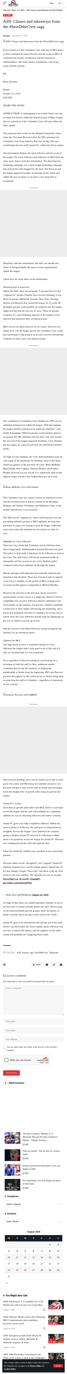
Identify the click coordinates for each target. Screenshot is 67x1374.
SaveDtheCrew (41, 952)
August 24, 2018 (40, 895)
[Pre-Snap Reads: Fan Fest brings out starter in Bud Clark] (12, 1185)
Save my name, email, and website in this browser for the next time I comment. (32, 1048)
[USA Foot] (13, 3)
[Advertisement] (33, 223)
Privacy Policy (35, 1366)
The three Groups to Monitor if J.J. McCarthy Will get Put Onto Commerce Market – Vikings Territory (40, 1137)
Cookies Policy (10, 1369)
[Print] (61, 964)
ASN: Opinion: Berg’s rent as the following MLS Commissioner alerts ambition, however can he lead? (24, 1320)
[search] (46, 3)
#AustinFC (35, 879)
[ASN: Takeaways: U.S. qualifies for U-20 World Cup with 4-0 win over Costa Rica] (56, 1304)
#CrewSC (24, 879)
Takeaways (53, 952)
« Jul (6, 1283)
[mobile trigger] (5, 3)
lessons (25, 952)
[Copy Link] (54, 964)
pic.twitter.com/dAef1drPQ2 (17, 883)
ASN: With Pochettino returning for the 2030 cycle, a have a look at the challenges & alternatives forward (24, 1357)
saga (31, 952)
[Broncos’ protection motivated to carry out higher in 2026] (12, 1170)
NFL (27, 1144)
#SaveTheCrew (11, 879)
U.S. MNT (7, 15)
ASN (19, 952)
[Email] (47, 964)
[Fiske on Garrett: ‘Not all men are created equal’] (12, 1155)
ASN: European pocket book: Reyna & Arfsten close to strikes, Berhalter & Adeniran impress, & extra (22, 1339)
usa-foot (6, 36)
